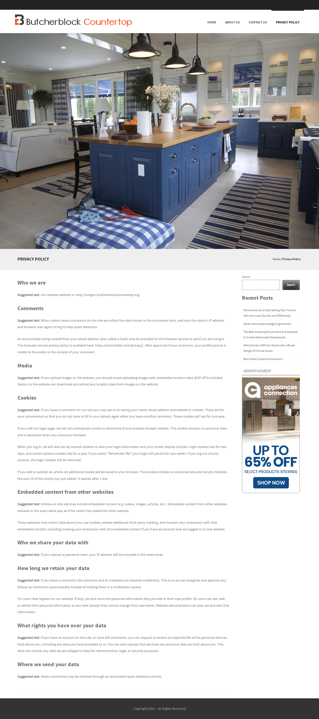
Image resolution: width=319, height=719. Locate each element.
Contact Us (258, 22)
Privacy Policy (288, 22)
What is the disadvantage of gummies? (267, 324)
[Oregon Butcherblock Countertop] (73, 20)
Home (211, 22)
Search (246, 277)
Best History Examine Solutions (263, 359)
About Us (232, 22)
